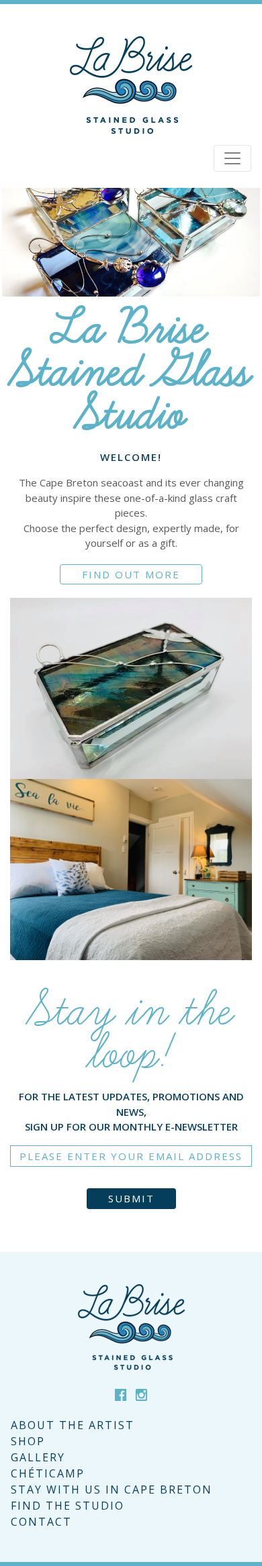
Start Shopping (131, 724)
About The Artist (72, 1425)
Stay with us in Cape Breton (111, 1489)
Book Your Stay (131, 930)
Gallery (38, 1457)
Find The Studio (67, 1505)
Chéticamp (48, 1473)
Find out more (131, 574)
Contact (41, 1521)
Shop (28, 1441)
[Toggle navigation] (232, 158)
